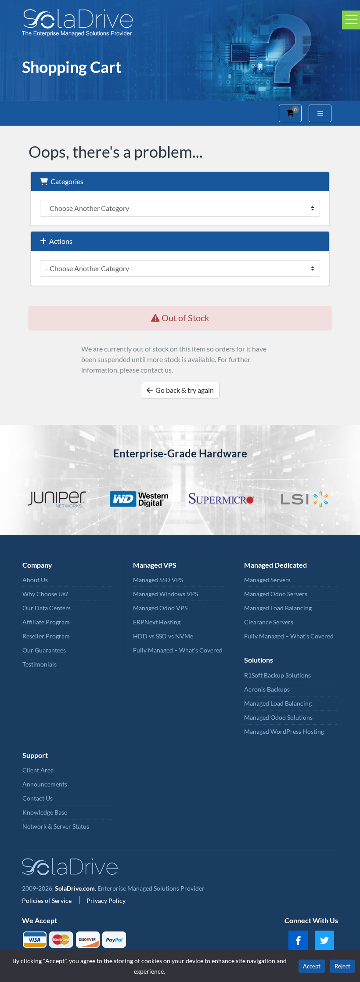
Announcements (44, 784)
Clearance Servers (268, 622)
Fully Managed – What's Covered (178, 650)
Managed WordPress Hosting (284, 731)
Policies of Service (47, 900)
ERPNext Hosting (156, 622)
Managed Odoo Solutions (278, 717)
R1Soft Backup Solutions (277, 675)
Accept (311, 966)
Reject (342, 966)
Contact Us (37, 798)
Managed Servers (267, 579)
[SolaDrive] (180, 22)
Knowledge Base (44, 812)
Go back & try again (183, 390)
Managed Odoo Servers (275, 594)
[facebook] (298, 940)
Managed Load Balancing (278, 608)
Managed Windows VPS (165, 594)
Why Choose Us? (45, 594)
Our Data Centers (46, 608)
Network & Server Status (55, 826)
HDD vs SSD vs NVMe (163, 636)
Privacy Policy (106, 900)
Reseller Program (46, 636)
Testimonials (39, 664)
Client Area (38, 770)
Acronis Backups (267, 689)
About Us (35, 579)
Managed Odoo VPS (160, 608)
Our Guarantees (44, 650)
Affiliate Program (46, 622)
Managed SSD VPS (158, 579)
